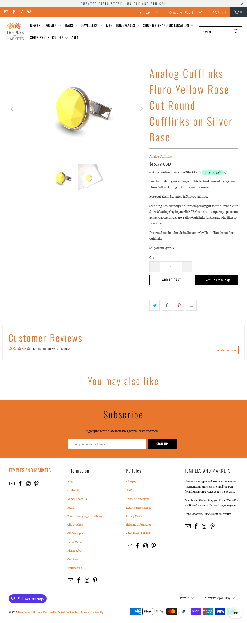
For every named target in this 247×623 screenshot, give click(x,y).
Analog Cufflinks (160, 156)
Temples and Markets (30, 612)
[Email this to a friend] (191, 305)
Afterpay (131, 481)
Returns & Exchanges (138, 507)
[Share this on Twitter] (154, 305)
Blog (70, 481)
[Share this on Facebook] (167, 305)
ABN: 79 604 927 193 (138, 533)
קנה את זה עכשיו (216, 279)
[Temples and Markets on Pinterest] (29, 11)
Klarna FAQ (74, 550)
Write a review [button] (226, 350)
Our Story (73, 559)
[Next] (141, 109)
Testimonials (74, 567)
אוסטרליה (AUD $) (181, 12)
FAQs (70, 507)
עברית (145, 12)
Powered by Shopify (92, 612)
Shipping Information (138, 524)
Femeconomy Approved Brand (85, 516)
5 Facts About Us (77, 499)
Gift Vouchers (75, 524)
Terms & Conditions (137, 499)
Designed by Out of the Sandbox (61, 612)
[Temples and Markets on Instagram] (21, 11)
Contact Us (73, 490)
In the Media (74, 542)
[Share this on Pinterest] (179, 305)
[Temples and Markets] (15, 31)
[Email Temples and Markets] (6, 11)
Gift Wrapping (75, 533)
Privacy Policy (134, 516)
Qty (151, 257)
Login (222, 11)
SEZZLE (130, 490)
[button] (53, 25)
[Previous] (12, 109)
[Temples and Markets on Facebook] (13, 11)
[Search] (236, 31)
